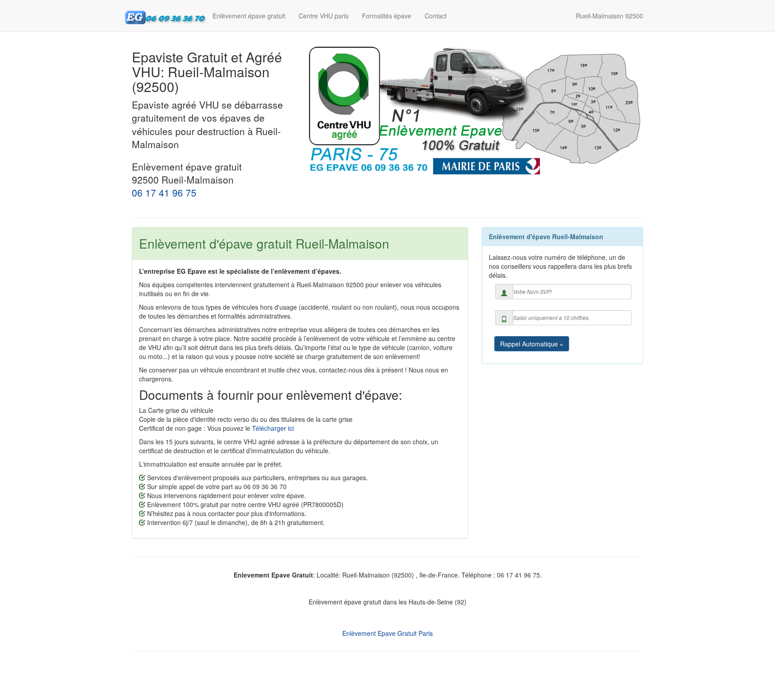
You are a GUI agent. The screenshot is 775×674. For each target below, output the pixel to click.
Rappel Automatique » (531, 343)
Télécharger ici (273, 428)
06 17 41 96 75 (164, 192)
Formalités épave (386, 15)
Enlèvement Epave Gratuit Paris (387, 633)
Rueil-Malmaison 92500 (609, 15)
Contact (436, 15)
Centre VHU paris (323, 15)
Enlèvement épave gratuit (249, 15)
